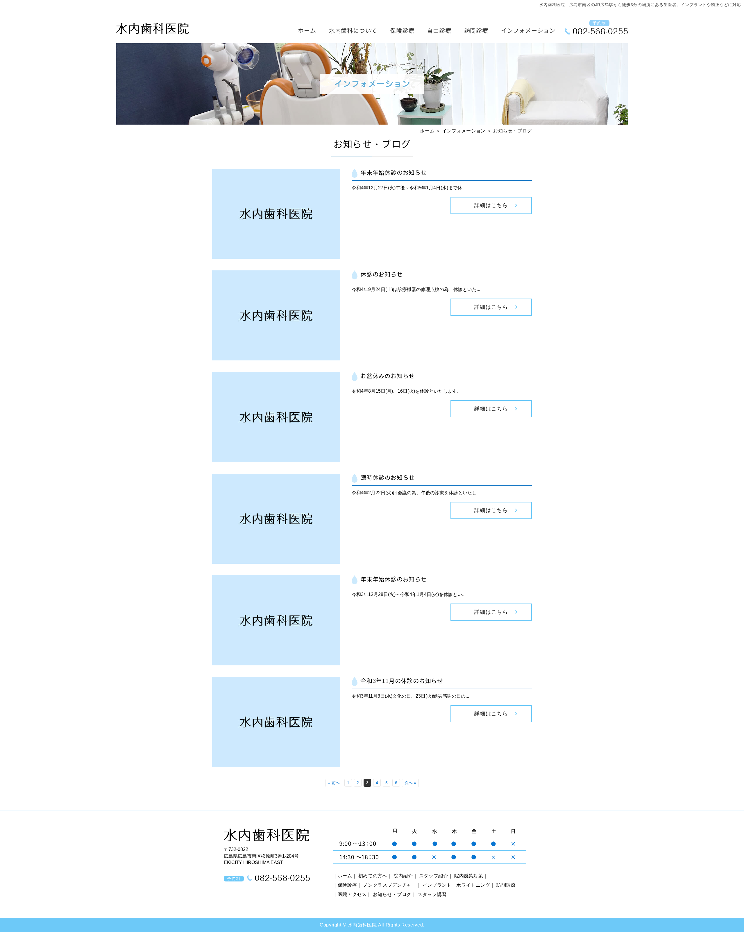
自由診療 (439, 31)
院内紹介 (403, 875)
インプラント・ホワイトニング (456, 885)
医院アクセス (352, 894)
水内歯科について (353, 31)
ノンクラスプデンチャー (389, 885)
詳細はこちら (491, 205)
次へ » (410, 782)
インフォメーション (528, 31)
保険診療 (402, 31)
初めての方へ (372, 875)
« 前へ (334, 782)
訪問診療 (476, 31)
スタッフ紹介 (433, 875)
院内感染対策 (468, 875)
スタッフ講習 (432, 894)
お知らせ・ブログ (392, 894)
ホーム (307, 31)
